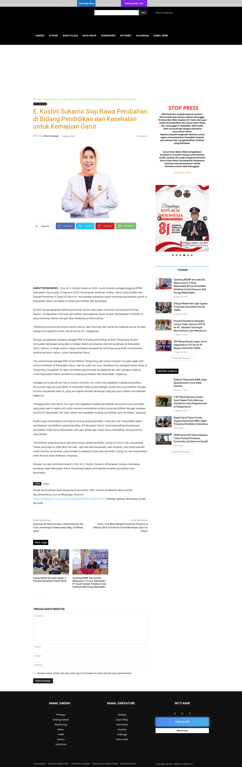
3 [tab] (180, 255)
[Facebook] (175, 713)
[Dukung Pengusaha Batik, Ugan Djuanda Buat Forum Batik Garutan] (164, 383)
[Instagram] (182, 713)
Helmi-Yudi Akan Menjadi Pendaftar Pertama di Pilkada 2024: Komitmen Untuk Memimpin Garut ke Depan (121, 527)
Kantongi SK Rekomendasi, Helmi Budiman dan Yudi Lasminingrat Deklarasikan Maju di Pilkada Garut (58, 527)
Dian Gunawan (51, 136)
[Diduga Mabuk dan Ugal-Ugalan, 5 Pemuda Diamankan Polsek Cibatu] (51, 561)
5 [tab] (188, 255)
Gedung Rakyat (50, 99)
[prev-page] (35, 595)
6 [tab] (192, 255)
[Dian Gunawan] (35, 136)
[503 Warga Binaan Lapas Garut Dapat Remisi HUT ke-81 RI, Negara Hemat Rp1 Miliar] (164, 345)
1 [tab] (173, 255)
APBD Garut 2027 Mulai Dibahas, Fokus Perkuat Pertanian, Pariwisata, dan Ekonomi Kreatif (191, 438)
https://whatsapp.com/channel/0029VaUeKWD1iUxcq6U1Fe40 (69, 498)
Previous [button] (159, 218)
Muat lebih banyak (181, 358)
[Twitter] (190, 713)
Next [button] (205, 218)
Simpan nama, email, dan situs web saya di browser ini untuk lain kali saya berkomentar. (84, 673)
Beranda (37, 99)
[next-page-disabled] (40, 595)
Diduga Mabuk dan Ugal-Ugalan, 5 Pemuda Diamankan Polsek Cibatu (191, 306)
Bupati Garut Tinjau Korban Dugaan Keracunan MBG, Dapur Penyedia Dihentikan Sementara (191, 420)
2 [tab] (176, 255)
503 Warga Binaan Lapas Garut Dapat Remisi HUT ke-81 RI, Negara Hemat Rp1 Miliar (190, 344)
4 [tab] (184, 255)
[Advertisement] (121, 69)
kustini (46, 483)
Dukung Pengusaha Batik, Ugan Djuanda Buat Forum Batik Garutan (190, 382)
